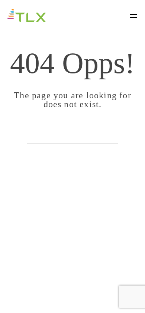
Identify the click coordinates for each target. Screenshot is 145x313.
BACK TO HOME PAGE (72, 134)
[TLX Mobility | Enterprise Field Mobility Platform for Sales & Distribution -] (26, 15)
